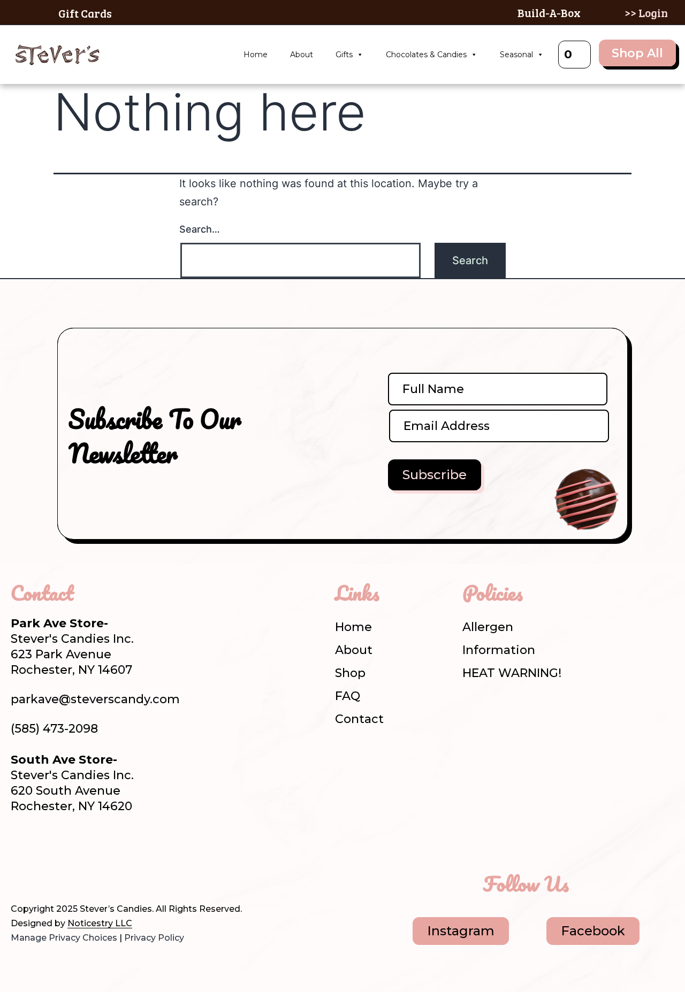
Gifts (344, 54)
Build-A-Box (549, 12)
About (301, 54)
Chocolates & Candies (426, 54)
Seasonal (516, 54)
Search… (199, 229)
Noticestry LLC (99, 923)
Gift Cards (85, 13)
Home (255, 54)
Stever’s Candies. (117, 909)
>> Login (646, 12)
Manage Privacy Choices (64, 938)
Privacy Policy (154, 938)
